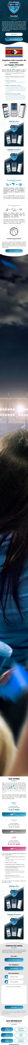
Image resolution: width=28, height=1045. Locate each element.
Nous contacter (14, 39)
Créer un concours (14, 251)
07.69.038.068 (14, 968)
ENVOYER (14, 1007)
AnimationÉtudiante (21, 1040)
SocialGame (21, 1035)
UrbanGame (7, 1040)
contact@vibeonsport (14, 960)
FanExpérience (7, 1035)
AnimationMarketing (21, 1029)
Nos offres (14, 34)
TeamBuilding (7, 1029)
